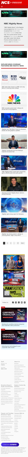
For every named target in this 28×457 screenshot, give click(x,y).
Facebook (16, 421)
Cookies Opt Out (17, 379)
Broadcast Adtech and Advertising (18, 408)
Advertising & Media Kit (19, 365)
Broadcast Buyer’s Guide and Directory (7, 385)
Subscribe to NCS (17, 415)
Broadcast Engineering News (20, 411)
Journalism (16, 395)
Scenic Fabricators (4, 396)
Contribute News (17, 418)
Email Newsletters (18, 416)
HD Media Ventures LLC (6, 449)
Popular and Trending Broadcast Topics (7, 414)
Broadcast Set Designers (6, 394)
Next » (22, 243)
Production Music (4, 393)
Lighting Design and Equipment (7, 398)
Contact (16, 420)
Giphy (15, 430)
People (15, 393)
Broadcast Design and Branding (7, 421)
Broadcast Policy (17, 391)
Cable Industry (17, 400)
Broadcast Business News (19, 388)
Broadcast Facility (4, 437)
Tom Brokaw (14, 42)
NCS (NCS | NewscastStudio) (18, 447)
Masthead (16, 363)
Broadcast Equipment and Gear (7, 435)
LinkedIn (16, 426)
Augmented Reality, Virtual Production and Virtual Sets (6, 427)
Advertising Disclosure (18, 373)
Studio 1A (15, 31)
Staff (2, 361)
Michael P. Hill (4, 363)
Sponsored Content (18, 371)
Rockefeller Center (9, 33)
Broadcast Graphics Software (7, 401)
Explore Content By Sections (19, 385)
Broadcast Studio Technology (7, 418)
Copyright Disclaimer (18, 369)
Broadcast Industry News (19, 390)
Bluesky (16, 423)
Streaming (16, 396)
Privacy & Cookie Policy (19, 376)
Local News (16, 403)
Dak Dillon (3, 367)
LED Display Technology (6, 391)
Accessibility (16, 378)
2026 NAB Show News (5, 440)
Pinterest (16, 428)
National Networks (18, 398)
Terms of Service (17, 374)
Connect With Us (19, 413)
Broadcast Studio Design (6, 416)
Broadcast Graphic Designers (7, 399)
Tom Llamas (13, 36)
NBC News (17, 29)
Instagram (16, 431)
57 (17, 243)
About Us (17, 361)
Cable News (16, 401)
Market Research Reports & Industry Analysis (19, 405)
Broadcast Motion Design (6, 420)
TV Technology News (5, 438)
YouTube (16, 425)
